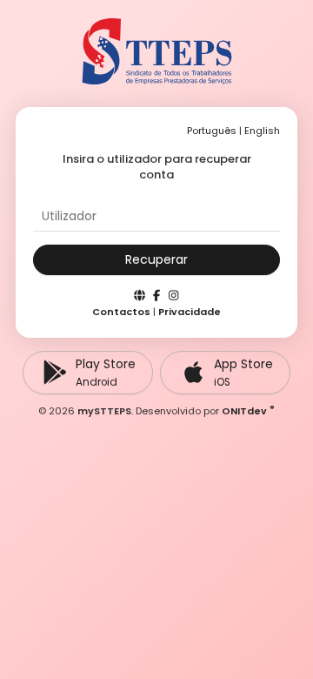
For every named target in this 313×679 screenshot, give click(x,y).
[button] (156, 260)
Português (211, 131)
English (262, 131)
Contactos (121, 312)
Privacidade (189, 312)
